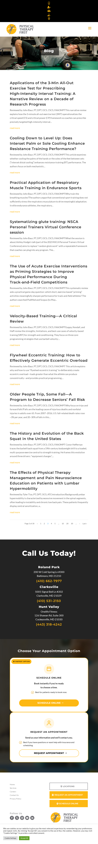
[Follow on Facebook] (12, 818)
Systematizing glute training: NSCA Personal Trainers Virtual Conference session (45, 227)
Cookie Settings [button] (10, 838)
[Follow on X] (17, 818)
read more (15, 128)
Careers (13, 791)
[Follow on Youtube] (27, 818)
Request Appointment (49, 753)
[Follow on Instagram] (22, 818)
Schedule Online (49, 703)
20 (67, 523)
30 (72, 523)
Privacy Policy (15, 799)
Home (12, 784)
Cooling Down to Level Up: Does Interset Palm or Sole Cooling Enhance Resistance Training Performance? (47, 143)
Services (13, 788)
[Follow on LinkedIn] (32, 818)
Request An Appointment (68, 795)
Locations (68, 786)
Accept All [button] (24, 838)
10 (63, 523)
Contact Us (14, 795)
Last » (85, 523)
